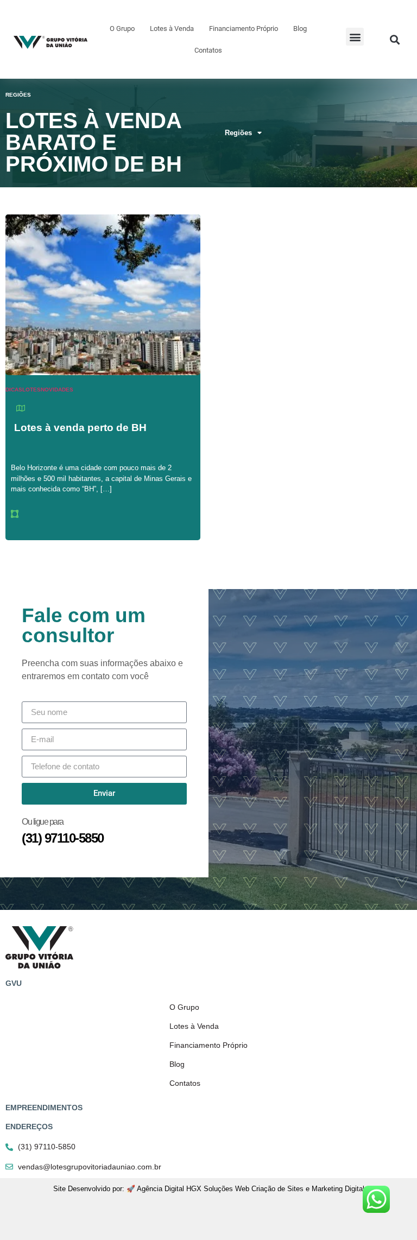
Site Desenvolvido (81, 1189)
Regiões (238, 133)
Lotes (31, 390)
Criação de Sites (277, 1189)
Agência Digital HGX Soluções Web (193, 1189)
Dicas (13, 390)
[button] (355, 37)
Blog (300, 28)
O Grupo (122, 28)
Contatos (208, 50)
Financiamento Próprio (243, 28)
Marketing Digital (338, 1189)
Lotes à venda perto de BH (80, 427)
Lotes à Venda (172, 28)
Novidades (57, 390)
